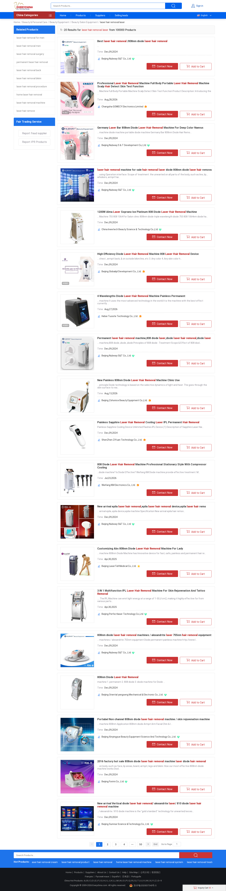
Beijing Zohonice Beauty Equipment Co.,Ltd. (124, 400)
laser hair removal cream (36, 862)
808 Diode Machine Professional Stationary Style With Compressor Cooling (151, 466)
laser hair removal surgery (30, 54)
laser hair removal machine (31, 102)
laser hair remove (26, 111)
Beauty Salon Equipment (85, 22)
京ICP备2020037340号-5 (145, 885)
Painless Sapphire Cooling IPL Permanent (148, 422)
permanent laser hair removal (32, 62)
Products (81, 15)
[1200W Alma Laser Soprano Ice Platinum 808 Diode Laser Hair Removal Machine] (77, 227)
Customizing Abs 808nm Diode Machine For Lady (140, 548)
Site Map (133, 872)
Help (124, 872)
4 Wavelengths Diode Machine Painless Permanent (141, 296)
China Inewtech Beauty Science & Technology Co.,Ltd (130, 229)
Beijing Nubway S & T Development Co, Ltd (124, 145)
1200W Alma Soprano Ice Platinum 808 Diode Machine (147, 211)
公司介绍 (144, 872)
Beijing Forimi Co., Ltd (113, 781)
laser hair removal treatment (194, 862)
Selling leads (121, 15)
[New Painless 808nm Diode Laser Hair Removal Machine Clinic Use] (77, 395)
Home (63, 15)
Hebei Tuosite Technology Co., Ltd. (120, 316)
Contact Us (114, 872)
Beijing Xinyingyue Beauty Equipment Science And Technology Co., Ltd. (139, 736)
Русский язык (102, 877)
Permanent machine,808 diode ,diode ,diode (154, 338)
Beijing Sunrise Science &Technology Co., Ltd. (125, 824)
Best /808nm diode (132, 41)
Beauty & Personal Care (34, 22)
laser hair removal (94, 862)
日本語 (125, 877)
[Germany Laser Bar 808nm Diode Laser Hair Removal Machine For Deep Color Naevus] (77, 143)
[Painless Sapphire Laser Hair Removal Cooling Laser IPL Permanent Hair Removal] (77, 437)
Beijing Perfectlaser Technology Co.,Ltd (122, 614)
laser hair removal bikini (29, 78)
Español (116, 877)
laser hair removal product (67, 862)
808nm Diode (117, 677)
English (204, 15)
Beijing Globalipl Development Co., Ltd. (121, 271)
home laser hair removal (29, 94)
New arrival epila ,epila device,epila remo (151, 506)
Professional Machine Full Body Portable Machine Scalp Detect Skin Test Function (153, 85)
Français (89, 877)
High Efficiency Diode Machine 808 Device (148, 254)
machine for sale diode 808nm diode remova (154, 169)
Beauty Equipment (59, 22)
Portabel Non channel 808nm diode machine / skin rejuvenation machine (153, 719)
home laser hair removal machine (125, 862)
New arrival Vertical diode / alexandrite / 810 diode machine (149, 805)
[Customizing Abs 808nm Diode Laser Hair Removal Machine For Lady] (77, 564)
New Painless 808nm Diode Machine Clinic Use (138, 380)
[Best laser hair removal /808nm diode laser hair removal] (77, 56)
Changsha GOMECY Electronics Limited (122, 106)
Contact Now (164, 66)
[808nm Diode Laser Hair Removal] (77, 692)
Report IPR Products (34, 142)
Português (136, 877)
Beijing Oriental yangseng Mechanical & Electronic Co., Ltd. (132, 694)
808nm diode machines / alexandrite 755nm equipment (154, 635)
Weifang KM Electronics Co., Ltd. (119, 485)
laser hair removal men (29, 46)
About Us (101, 872)
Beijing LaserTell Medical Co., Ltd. (119, 566)
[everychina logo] (23, 6)
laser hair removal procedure (32, 86)
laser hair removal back (29, 70)
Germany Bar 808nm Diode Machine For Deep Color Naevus (150, 127)
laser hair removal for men (30, 37)
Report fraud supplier (34, 133)
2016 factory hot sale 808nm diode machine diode (151, 761)
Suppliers (100, 15)
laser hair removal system (161, 862)
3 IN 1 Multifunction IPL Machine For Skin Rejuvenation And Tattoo (151, 592)
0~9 (160, 880)
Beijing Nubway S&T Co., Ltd (116, 58)
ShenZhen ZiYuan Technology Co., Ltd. (122, 439)
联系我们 (156, 872)
